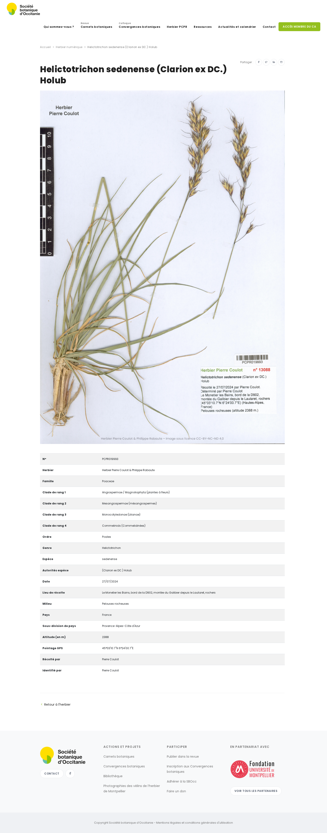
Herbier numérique (69, 47)
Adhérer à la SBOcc (182, 781)
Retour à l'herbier (57, 704)
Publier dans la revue (183, 756)
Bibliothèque (113, 776)
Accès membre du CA (299, 26)
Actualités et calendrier (237, 27)
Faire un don (176, 791)
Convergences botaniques (139, 26)
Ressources (203, 27)
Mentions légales (168, 823)
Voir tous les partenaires (256, 791)
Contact (269, 27)
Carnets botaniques (96, 26)
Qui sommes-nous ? (59, 27)
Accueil (45, 47)
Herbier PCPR (177, 27)
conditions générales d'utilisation (209, 823)
